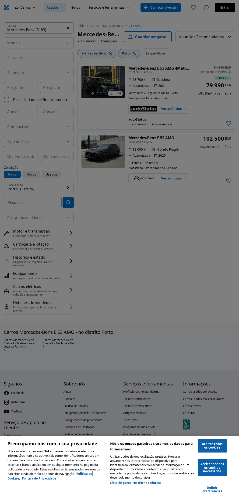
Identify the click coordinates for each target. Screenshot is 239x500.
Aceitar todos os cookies (212, 446)
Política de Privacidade (39, 478)
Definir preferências (212, 489)
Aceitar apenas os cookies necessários (212, 467)
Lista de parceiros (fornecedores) (135, 483)
